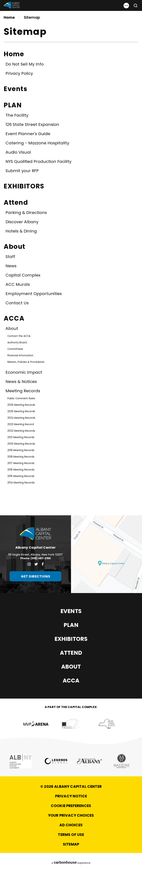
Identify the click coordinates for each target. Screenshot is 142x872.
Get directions (35, 576)
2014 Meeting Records (21, 482)
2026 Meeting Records (21, 405)
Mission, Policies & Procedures (25, 362)
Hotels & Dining (21, 231)
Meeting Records (23, 391)
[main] (71, 257)
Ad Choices (71, 825)
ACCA (14, 318)
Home (9, 17)
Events (15, 88)
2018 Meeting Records (20, 456)
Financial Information (20, 355)
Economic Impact (24, 372)
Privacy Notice (71, 796)
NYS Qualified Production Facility (38, 161)
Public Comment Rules (21, 398)
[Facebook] (43, 564)
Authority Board (17, 342)
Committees (15, 349)
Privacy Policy (19, 73)
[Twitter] (36, 564)
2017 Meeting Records (20, 463)
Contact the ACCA (19, 336)
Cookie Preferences (71, 805)
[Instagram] (29, 564)
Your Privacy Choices (71, 815)
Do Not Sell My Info (25, 64)
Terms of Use (71, 834)
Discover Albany (22, 222)
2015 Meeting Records (20, 476)
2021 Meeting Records (20, 437)
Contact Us (17, 303)
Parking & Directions (26, 212)
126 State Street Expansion (32, 124)
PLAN (13, 105)
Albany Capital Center (12, 5)
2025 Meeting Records (21, 411)
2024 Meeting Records (21, 418)
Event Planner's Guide (28, 134)
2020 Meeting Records (21, 444)
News (11, 266)
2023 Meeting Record (20, 424)
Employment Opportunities (34, 294)
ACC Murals (18, 284)
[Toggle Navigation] (126, 5)
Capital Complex (23, 275)
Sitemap (71, 844)
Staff (10, 257)
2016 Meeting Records (20, 469)
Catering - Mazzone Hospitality (37, 143)
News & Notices (21, 381)
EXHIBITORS (24, 186)
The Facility (17, 115)
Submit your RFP (22, 171)
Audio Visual (18, 152)
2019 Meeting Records (20, 450)
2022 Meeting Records (21, 431)
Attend (16, 202)
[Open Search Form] (134, 5)
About (14, 246)
